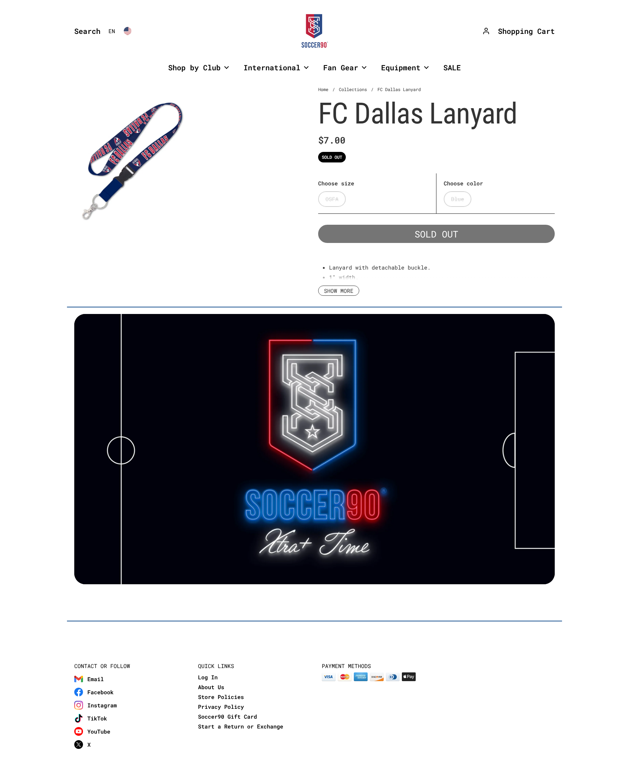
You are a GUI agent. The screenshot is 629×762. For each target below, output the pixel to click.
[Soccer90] (314, 31)
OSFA (332, 199)
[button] (85, 31)
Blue (457, 199)
